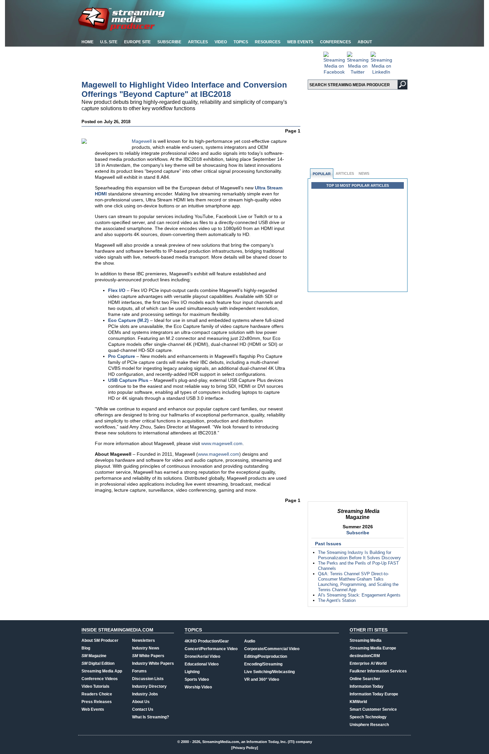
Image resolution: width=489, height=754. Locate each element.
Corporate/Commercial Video (271, 648)
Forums (139, 671)
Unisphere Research (369, 724)
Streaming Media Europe (373, 648)
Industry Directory (149, 686)
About (365, 42)
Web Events (300, 42)
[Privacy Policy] (244, 748)
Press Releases (97, 701)
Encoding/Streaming (263, 664)
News (364, 173)
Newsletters (143, 640)
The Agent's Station (337, 600)
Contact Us (142, 709)
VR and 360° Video (261, 679)
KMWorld (358, 701)
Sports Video (197, 679)
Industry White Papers (153, 663)
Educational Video (202, 664)
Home (87, 42)
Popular (322, 174)
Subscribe (169, 42)
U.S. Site (108, 42)
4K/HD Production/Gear (207, 641)
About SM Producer (100, 640)
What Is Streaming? (150, 717)
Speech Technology (368, 717)
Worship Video (198, 687)
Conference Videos (100, 678)
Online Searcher (365, 678)
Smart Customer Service (373, 709)
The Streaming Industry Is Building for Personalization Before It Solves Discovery (359, 555)
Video (221, 42)
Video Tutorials (95, 686)
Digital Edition (98, 663)
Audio (249, 641)
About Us (141, 701)
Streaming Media (366, 640)
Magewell (142, 141)
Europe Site (137, 42)
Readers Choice (97, 694)
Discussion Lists (148, 678)
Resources (267, 42)
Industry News (145, 648)
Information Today (367, 686)
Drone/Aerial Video (202, 656)
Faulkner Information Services (378, 671)
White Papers (148, 655)
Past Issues (328, 543)
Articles (198, 42)
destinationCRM (365, 655)
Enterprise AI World (368, 663)
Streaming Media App (102, 671)
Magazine (94, 655)
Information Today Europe (374, 694)
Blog (86, 648)
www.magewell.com (222, 443)
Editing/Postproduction (265, 656)
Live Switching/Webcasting (269, 671)
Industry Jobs (145, 694)
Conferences (335, 42)
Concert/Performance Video (211, 648)
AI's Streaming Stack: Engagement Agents (359, 595)
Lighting (192, 671)
